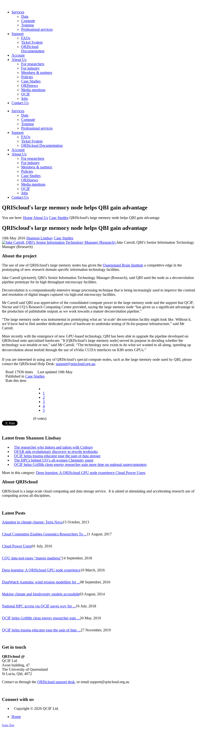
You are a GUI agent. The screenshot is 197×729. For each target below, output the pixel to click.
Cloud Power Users (130, 473)
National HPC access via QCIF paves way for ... (39, 606)
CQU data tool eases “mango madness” (32, 558)
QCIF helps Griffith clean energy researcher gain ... (41, 618)
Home (27, 218)
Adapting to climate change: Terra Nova (32, 522)
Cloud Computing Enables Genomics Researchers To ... (44, 534)
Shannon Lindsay (39, 238)
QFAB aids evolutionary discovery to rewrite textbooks (56, 452)
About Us (40, 218)
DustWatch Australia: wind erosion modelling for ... (41, 582)
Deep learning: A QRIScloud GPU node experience (76, 473)
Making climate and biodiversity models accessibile (41, 594)
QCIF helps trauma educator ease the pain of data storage (57, 456)
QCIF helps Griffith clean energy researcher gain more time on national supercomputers (80, 464)
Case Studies (58, 218)
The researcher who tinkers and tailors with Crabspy (53, 447)
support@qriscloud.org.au (75, 364)
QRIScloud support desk (56, 682)
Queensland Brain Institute (123, 265)
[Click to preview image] (59, 242)
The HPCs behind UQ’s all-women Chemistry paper (53, 460)
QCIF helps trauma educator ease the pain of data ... (41, 630)
